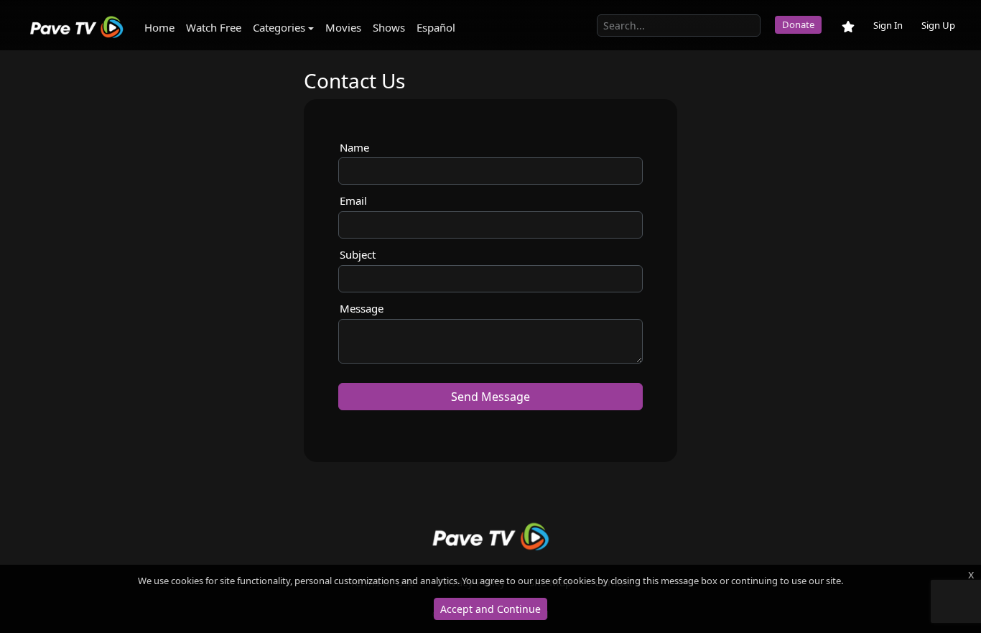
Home (159, 27)
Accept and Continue (490, 609)
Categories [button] (279, 27)
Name (354, 147)
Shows (389, 27)
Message (361, 308)
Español (436, 27)
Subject (358, 254)
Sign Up (938, 25)
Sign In (888, 25)
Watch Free (213, 27)
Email (353, 200)
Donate (798, 24)
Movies (343, 27)
